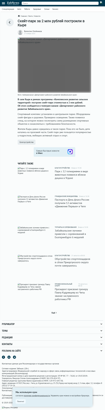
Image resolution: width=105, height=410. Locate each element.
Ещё (53, 313)
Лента (30, 16)
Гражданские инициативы (66, 196)
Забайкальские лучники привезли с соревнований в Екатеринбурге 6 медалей (70, 234)
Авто (19, 9)
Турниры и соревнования (66, 227)
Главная (24, 16)
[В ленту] (10, 22)
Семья (46, 9)
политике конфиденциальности (37, 395)
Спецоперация (8, 9)
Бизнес (55, 9)
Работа (27, 9)
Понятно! (20, 401)
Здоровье (37, 9)
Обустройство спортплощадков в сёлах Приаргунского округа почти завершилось (72, 262)
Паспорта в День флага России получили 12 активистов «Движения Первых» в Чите (72, 203)
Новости (37, 16)
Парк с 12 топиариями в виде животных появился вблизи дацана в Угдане (71, 175)
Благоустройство (27, 142)
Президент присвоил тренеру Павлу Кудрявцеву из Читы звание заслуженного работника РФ (71, 294)
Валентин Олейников (33, 31)
